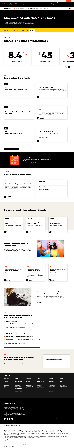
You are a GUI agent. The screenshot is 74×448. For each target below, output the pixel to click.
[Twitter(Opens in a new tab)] (9, 419)
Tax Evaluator (39, 386)
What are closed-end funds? (11, 321)
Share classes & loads (52, 386)
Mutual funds (6, 384)
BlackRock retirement (63, 387)
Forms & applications (52, 385)
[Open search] (66, 8)
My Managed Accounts (40, 387)
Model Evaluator (39, 385)
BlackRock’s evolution (63, 384)
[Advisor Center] (7, 9)
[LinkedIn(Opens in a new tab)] (7, 419)
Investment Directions (18, 386)
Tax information (51, 384)
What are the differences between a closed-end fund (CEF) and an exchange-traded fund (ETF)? (23, 340)
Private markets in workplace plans (31, 386)
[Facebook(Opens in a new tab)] (5, 419)
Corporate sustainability (63, 385)
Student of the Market (18, 384)
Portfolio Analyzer (39, 384)
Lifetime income (29, 385)
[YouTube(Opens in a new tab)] (12, 419)
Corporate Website (17, 414)
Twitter (23, 414)
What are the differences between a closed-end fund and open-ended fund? (20, 333)
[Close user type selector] (70, 4)
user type (23, 4)
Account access (51, 387)
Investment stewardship (63, 386)
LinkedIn (5, 415)
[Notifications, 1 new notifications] (69, 8)
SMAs (5, 386)
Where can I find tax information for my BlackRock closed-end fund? (19, 346)
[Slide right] (69, 67)
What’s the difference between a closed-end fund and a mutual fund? (19, 336)
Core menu (27, 387)
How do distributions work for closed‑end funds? (15, 343)
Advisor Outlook (17, 385)
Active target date (28, 384)
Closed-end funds (6, 387)
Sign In (68, 0)
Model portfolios (6, 385)
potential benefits (21, 327)
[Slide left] (66, 67)
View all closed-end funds (11, 148)
